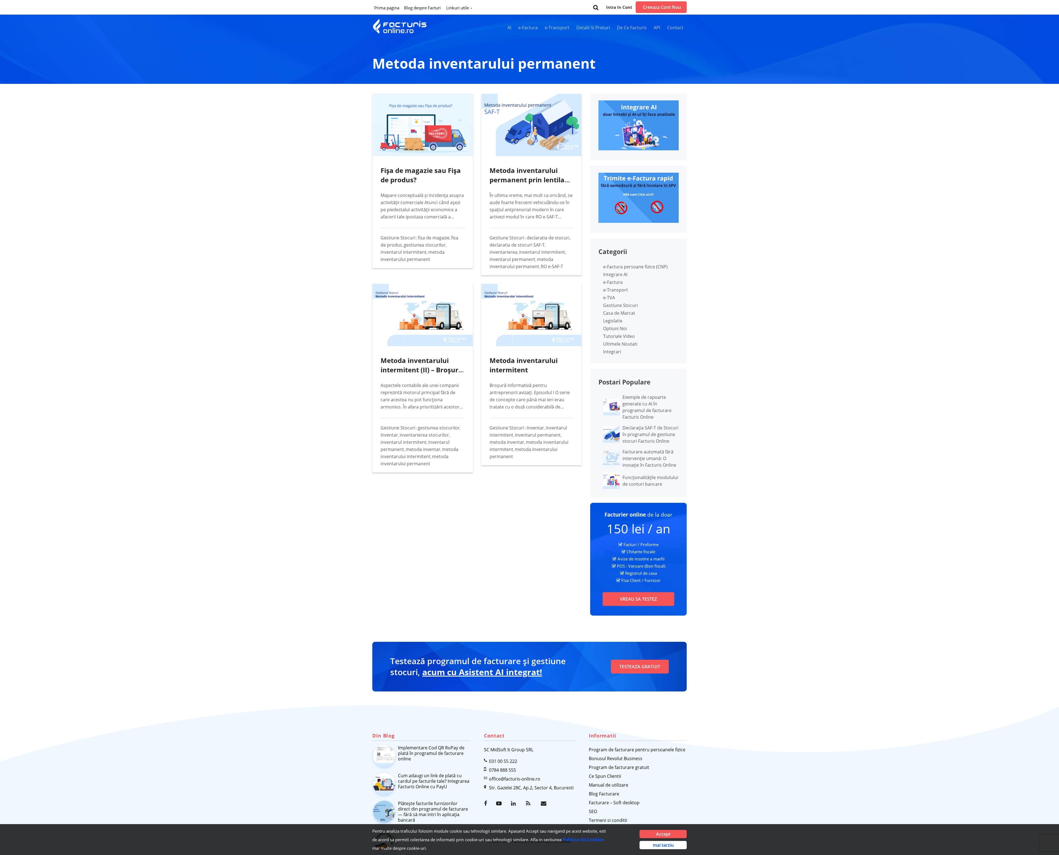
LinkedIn (514, 803)
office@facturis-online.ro (514, 779)
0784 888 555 (502, 770)
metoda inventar (423, 449)
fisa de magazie (434, 238)
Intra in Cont (619, 7)
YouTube (499, 803)
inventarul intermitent (404, 252)
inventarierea (503, 252)
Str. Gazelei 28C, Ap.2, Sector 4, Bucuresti (531, 788)
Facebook (487, 803)
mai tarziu (663, 845)
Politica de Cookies (583, 840)
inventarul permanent (512, 259)
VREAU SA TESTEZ (638, 599)
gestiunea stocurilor (425, 245)
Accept (663, 834)
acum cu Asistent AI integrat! (482, 672)
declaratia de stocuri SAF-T (517, 245)
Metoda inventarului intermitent (524, 365)
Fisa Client (631, 580)
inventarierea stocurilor (424, 435)
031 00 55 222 (503, 761)
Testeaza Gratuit (639, 667)
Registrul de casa (641, 573)
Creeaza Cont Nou (662, 7)
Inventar (389, 435)
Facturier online (625, 514)
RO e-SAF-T (552, 266)
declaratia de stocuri (548, 238)
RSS (529, 803)
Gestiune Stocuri (398, 238)
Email (544, 803)
